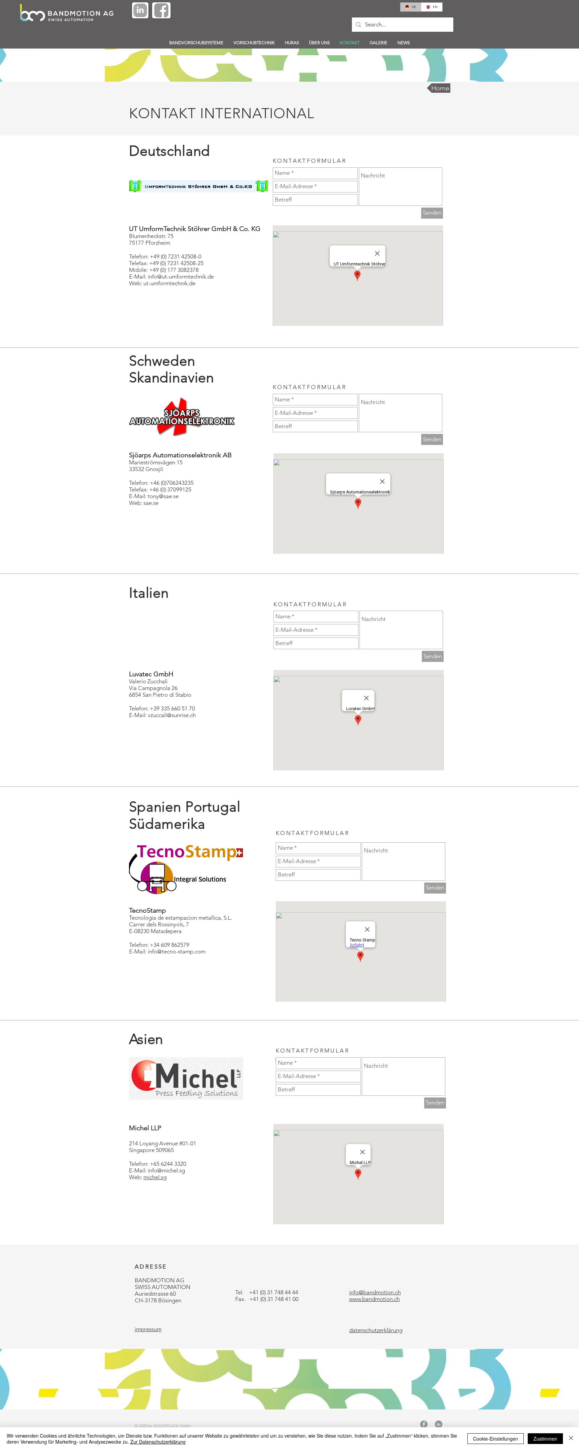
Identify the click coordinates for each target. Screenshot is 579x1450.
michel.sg (155, 1177)
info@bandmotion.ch (375, 1292)
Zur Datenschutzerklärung (158, 1441)
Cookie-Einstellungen (495, 1438)
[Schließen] (571, 1439)
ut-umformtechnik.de (169, 283)
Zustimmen (545, 1438)
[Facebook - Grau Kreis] (424, 1424)
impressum (148, 1329)
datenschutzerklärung (375, 1330)
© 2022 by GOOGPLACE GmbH (163, 1425)
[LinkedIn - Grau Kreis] (438, 1424)
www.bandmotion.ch (374, 1299)
